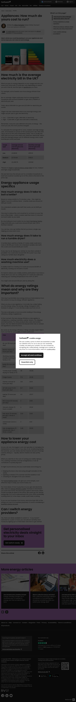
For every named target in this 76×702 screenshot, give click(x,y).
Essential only (27, 362)
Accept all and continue (31, 355)
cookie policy (51, 349)
